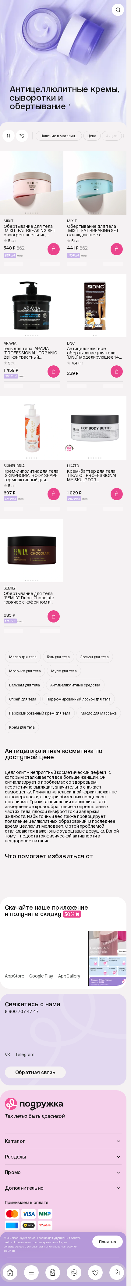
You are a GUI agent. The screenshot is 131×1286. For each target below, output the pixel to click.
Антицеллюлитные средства (75, 685)
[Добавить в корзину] (54, 249)
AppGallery (69, 976)
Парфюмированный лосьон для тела (79, 699)
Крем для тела (22, 727)
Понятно (107, 1241)
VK (7, 1054)
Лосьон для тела (94, 657)
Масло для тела (23, 657)
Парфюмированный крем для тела (39, 713)
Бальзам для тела (24, 685)
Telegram (24, 1054)
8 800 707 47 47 (22, 1011)
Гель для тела (58, 657)
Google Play (41, 976)
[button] (22, 136)
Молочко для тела (25, 671)
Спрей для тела (22, 699)
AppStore (14, 976)
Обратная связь (35, 1072)
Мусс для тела (64, 671)
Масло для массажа (99, 713)
